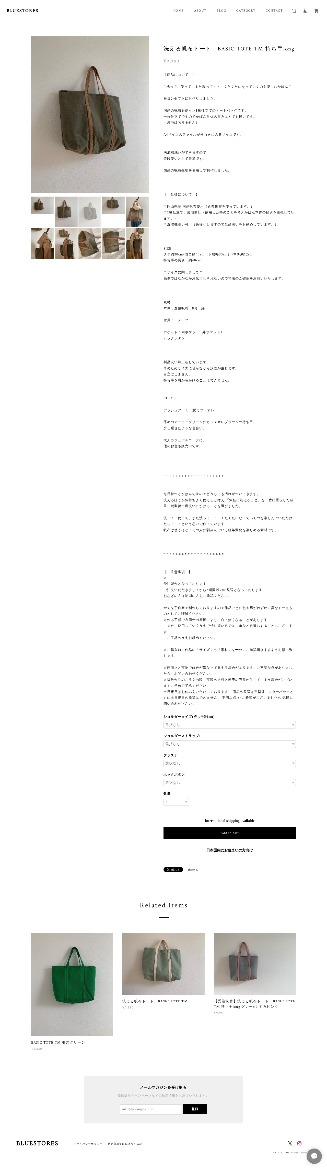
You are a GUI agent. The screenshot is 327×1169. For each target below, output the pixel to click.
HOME (178, 11)
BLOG (221, 11)
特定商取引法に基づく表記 (125, 1143)
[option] (90, 80)
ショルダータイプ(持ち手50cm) (189, 716)
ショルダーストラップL (183, 736)
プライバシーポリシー (88, 1143)
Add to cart (229, 833)
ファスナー (172, 755)
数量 (167, 794)
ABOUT (200, 11)
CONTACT (274, 11)
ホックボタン (174, 774)
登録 (194, 1109)
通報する (193, 869)
